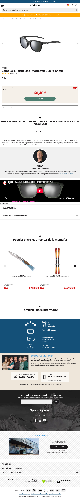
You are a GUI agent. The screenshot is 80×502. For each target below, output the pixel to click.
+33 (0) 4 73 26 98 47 (66, 174)
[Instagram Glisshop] (40, 420)
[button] (40, 208)
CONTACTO (26, 377)
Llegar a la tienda (58, 447)
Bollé (4, 68)
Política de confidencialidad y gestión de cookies (46, 494)
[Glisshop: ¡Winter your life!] (35, 5)
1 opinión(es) (13, 73)
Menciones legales (24, 494)
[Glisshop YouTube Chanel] (44, 420)
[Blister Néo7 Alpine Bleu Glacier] (21, 261)
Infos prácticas (11, 472)
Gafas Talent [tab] (40, 132)
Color (4, 78)
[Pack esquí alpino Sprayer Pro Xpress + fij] (57, 261)
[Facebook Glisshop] (35, 420)
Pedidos (7, 464)
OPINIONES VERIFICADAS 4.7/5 (16, 1)
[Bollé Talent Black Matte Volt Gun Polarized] (40, 44)
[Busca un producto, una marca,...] (76, 10)
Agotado (40, 99)
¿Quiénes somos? (12, 468)
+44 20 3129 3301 (57, 376)
